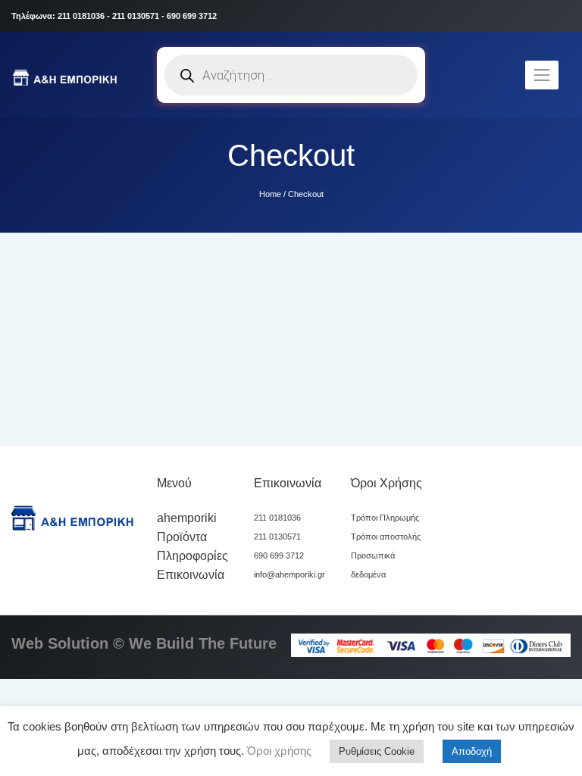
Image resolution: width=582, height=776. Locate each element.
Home (270, 194)
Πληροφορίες (192, 555)
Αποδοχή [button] (472, 751)
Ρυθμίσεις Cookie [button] (377, 751)
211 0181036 (277, 517)
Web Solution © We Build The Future (144, 643)
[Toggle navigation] (542, 75)
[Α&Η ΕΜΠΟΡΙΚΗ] (66, 75)
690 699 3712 (279, 555)
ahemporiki (187, 518)
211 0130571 (277, 536)
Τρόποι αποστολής (386, 536)
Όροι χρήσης (277, 750)
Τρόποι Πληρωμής (385, 517)
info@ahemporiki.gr (289, 574)
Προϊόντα (182, 536)
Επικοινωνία (190, 574)
